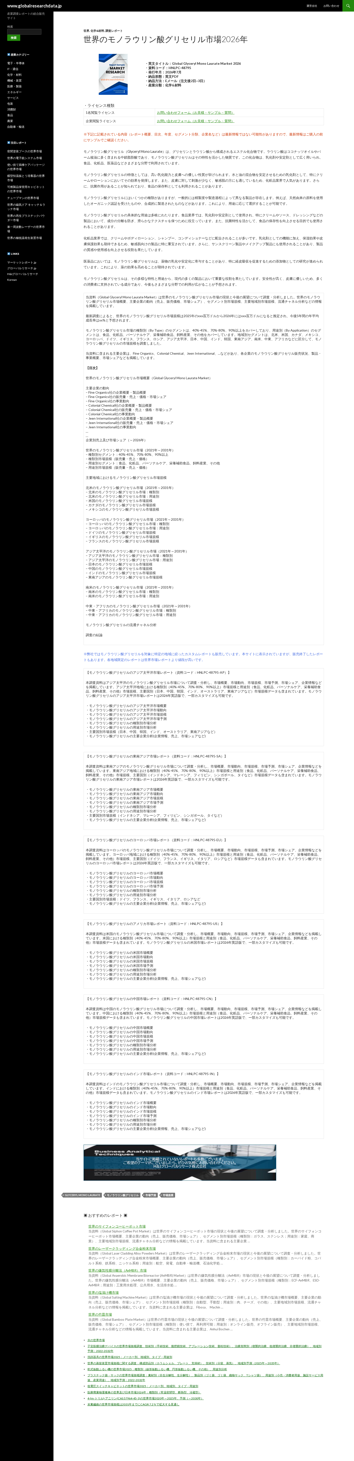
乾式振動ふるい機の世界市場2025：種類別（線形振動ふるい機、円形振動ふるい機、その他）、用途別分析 (157, 1369)
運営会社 (312, 5)
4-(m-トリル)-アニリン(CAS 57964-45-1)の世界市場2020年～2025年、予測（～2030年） (145, 1398)
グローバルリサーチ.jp (21, 268)
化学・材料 (14, 75)
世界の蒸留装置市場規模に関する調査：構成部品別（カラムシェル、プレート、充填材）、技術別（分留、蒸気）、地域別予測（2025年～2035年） (183, 1363)
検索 (10, 26)
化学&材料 (97, 30)
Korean (12, 280)
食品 (10, 115)
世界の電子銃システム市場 (24, 158)
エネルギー (14, 92)
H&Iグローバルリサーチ (22, 274)
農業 (10, 121)
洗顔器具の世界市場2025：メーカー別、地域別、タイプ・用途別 (129, 1357)
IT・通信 (12, 69)
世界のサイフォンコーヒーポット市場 (117, 1226)
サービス (13, 98)
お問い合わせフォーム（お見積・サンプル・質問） (196, 112)
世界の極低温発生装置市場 (24, 238)
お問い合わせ (331, 5)
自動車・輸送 (16, 126)
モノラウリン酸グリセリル (123, 1195)
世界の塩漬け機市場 (103, 1292)
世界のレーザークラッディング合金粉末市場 (122, 1248)
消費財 (11, 109)
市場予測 (150, 1195)
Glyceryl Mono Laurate (82, 1195)
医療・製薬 (14, 86)
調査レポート (114, 30)
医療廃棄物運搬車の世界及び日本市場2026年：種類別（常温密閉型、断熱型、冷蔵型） (144, 1392)
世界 (86, 30)
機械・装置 (14, 80)
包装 (10, 103)
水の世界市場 (96, 1340)
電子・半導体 (16, 63)
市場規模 (168, 1195)
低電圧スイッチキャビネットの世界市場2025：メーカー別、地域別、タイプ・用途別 (142, 1386)
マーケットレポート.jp (21, 262)
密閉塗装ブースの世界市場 (24, 151)
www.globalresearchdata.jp (34, 5)
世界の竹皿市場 (100, 1314)
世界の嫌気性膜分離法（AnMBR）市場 (117, 1270)
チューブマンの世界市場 (23, 198)
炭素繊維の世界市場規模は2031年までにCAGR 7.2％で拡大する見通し (133, 1404)
